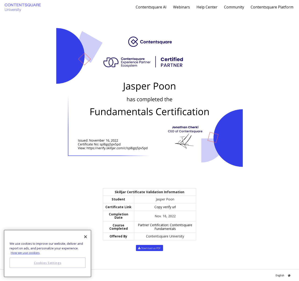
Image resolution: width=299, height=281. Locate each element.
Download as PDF (150, 248)
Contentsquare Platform (272, 7)
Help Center (207, 7)
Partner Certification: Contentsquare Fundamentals (165, 227)
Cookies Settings (47, 263)
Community (234, 7)
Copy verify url (165, 207)
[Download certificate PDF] (149, 97)
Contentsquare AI (151, 7)
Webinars (182, 7)
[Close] (85, 237)
